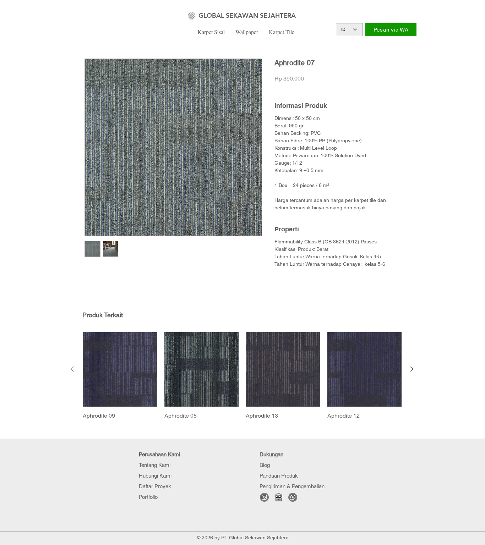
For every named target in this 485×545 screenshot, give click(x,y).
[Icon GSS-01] (292, 497)
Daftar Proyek (155, 486)
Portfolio (148, 497)
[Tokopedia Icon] (278, 497)
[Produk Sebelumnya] (72, 369)
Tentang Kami (154, 465)
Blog (265, 465)
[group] (242, 376)
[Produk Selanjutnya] (412, 369)
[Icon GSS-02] (264, 497)
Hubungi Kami (155, 476)
